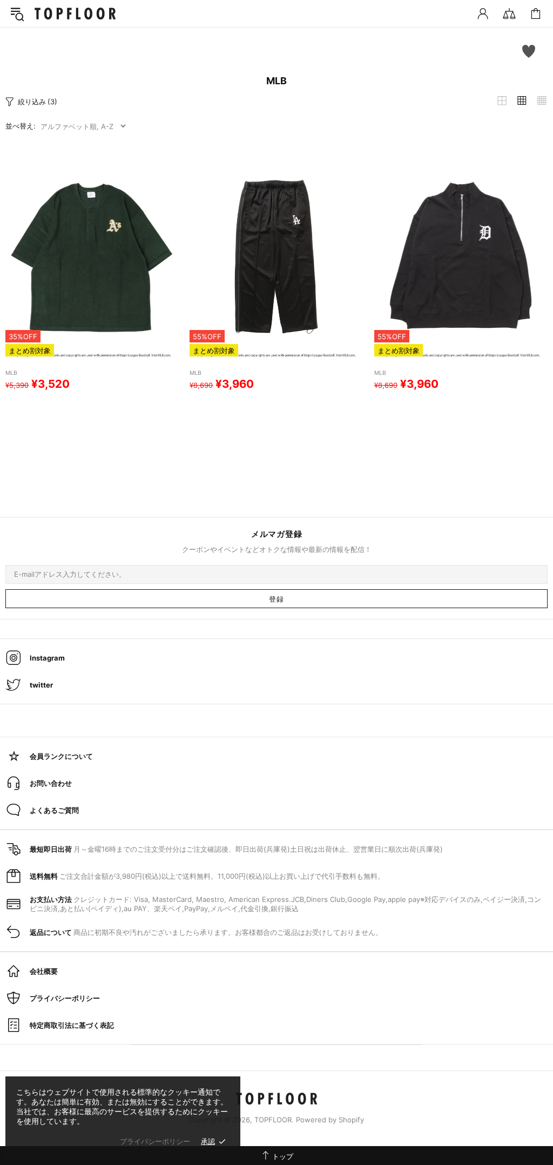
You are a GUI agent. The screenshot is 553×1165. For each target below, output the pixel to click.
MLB (11, 372)
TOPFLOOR (75, 13)
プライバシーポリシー (155, 1141)
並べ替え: (20, 126)
